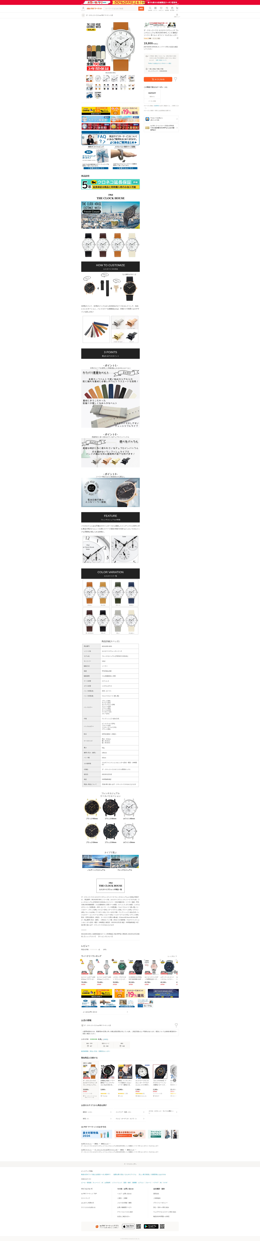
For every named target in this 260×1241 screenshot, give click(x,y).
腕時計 (96, 1143)
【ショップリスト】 (89, 936)
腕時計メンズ (104, 1143)
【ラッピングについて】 (105, 936)
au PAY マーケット (86, 1143)
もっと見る (171, 956)
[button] (177, 38)
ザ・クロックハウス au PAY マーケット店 (106, 1149)
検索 (141, 8)
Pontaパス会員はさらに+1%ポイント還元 (159, 63)
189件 (106, 1039)
